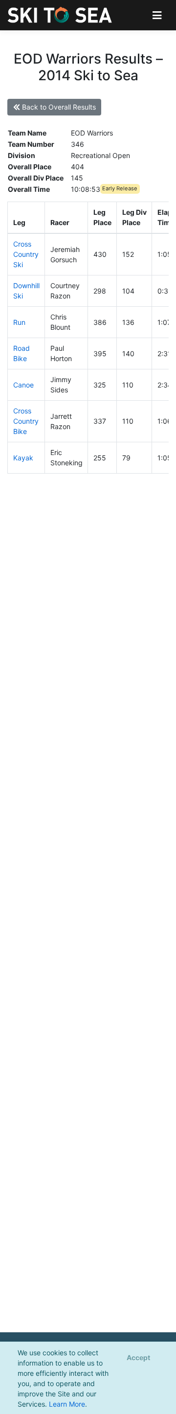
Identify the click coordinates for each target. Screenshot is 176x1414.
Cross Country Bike (26, 421)
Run (19, 322)
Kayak (23, 458)
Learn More (67, 1404)
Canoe (23, 385)
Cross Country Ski (26, 254)
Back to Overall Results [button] (58, 107)
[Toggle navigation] (157, 14)
